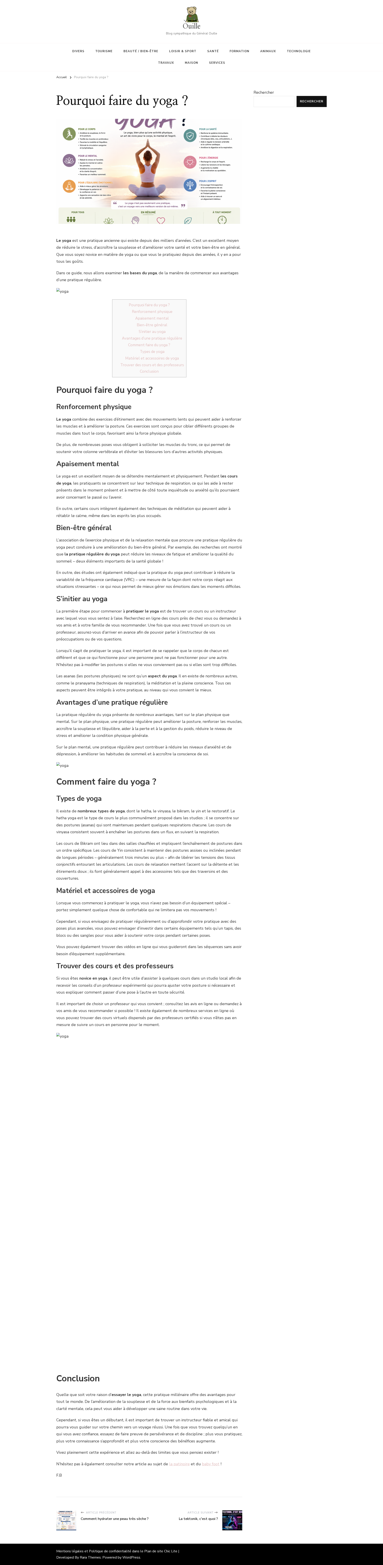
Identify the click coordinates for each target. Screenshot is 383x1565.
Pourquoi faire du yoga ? (149, 305)
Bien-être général (152, 325)
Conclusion (149, 371)
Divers (78, 51)
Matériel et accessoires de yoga (152, 358)
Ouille (191, 26)
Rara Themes (90, 1557)
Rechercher (264, 92)
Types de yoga (152, 351)
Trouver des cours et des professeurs (152, 365)
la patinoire (179, 1464)
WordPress (131, 1557)
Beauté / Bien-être (140, 51)
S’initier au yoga (152, 331)
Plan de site (153, 1551)
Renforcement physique (152, 311)
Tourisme (104, 51)
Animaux (268, 51)
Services (217, 63)
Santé (213, 51)
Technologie (299, 51)
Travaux (166, 63)
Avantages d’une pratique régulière (152, 338)
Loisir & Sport (182, 51)
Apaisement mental (152, 318)
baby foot (210, 1464)
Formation (239, 51)
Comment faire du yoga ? (149, 345)
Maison (191, 63)
